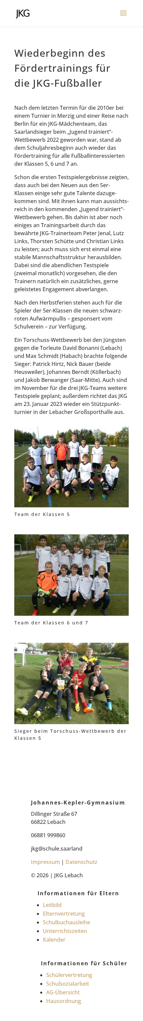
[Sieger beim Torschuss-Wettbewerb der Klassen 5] (71, 724)
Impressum (45, 862)
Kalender (54, 939)
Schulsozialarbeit (67, 983)
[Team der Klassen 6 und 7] (71, 615)
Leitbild (52, 905)
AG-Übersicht (63, 992)
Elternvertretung (64, 913)
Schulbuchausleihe (66, 922)
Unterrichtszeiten (65, 931)
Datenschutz (81, 862)
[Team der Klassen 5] (71, 507)
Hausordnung (63, 1001)
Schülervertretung (69, 975)
